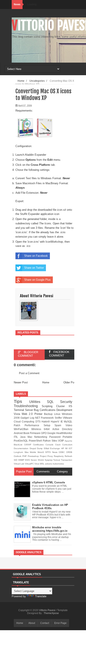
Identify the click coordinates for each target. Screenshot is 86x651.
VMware (67, 417)
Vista (18, 414)
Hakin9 (46, 421)
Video (69, 425)
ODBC (62, 452)
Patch (19, 425)
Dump (40, 448)
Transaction (66, 460)
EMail (47, 448)
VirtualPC (29, 464)
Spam (60, 425)
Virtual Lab (19, 464)
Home (45, 382)
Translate (40, 596)
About (31, 623)
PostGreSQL (21, 440)
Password (56, 436)
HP (63, 448)
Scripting (49, 406)
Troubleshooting (28, 406)
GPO (44, 433)
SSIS (28, 460)
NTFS (48, 452)
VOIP (61, 440)
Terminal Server (24, 410)
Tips (21, 401)
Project (44, 456)
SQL (53, 402)
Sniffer (59, 417)
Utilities (38, 402)
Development (64, 410)
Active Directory (62, 429)
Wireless (37, 429)
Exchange (55, 448)
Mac (31, 436)
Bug (37, 410)
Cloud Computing (24, 421)
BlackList (19, 444)
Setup (49, 425)
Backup (49, 414)
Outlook (18, 456)
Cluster (62, 406)
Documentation (22, 448)
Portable (67, 436)
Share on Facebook (36, 255)
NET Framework (45, 417)
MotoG (42, 452)
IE (62, 421)
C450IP (28, 444)
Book (26, 433)
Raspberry (59, 456)
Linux (58, 414)
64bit (48, 429)
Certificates (39, 444)
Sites (55, 440)
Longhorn (19, 452)
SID (16, 460)
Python (47, 440)
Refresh (68, 456)
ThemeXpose (51, 613)
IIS (70, 406)
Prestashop (34, 456)
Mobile (34, 452)
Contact (44, 623)
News (55, 452)
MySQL (68, 421)
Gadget (25, 417)
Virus (37, 464)
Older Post (69, 382)
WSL (42, 464)
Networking (41, 436)
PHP (25, 456)
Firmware (35, 433)
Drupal (33, 448)
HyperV (55, 421)
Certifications (48, 410)
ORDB (69, 452)
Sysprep (49, 460)
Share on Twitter (34, 267)
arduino (49, 464)
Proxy (50, 456)
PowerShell (36, 440)
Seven (34, 460)
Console (50, 444)
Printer (39, 414)
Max (27, 452)
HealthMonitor (64, 433)
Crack (58, 444)
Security (66, 402)
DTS (38, 421)
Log (32, 417)
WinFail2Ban (22, 429)
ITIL (17, 436)
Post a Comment (29, 373)
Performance (34, 425)
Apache (68, 441)
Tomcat (57, 460)
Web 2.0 (28, 414)
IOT (70, 448)
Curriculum (67, 444)
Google (51, 433)
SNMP (21, 460)
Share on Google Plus (37, 279)
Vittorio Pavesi (47, 610)
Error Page (60, 623)
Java (24, 436)
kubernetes (58, 464)
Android (18, 433)
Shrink (41, 460)
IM (67, 448)
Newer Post (21, 382)
